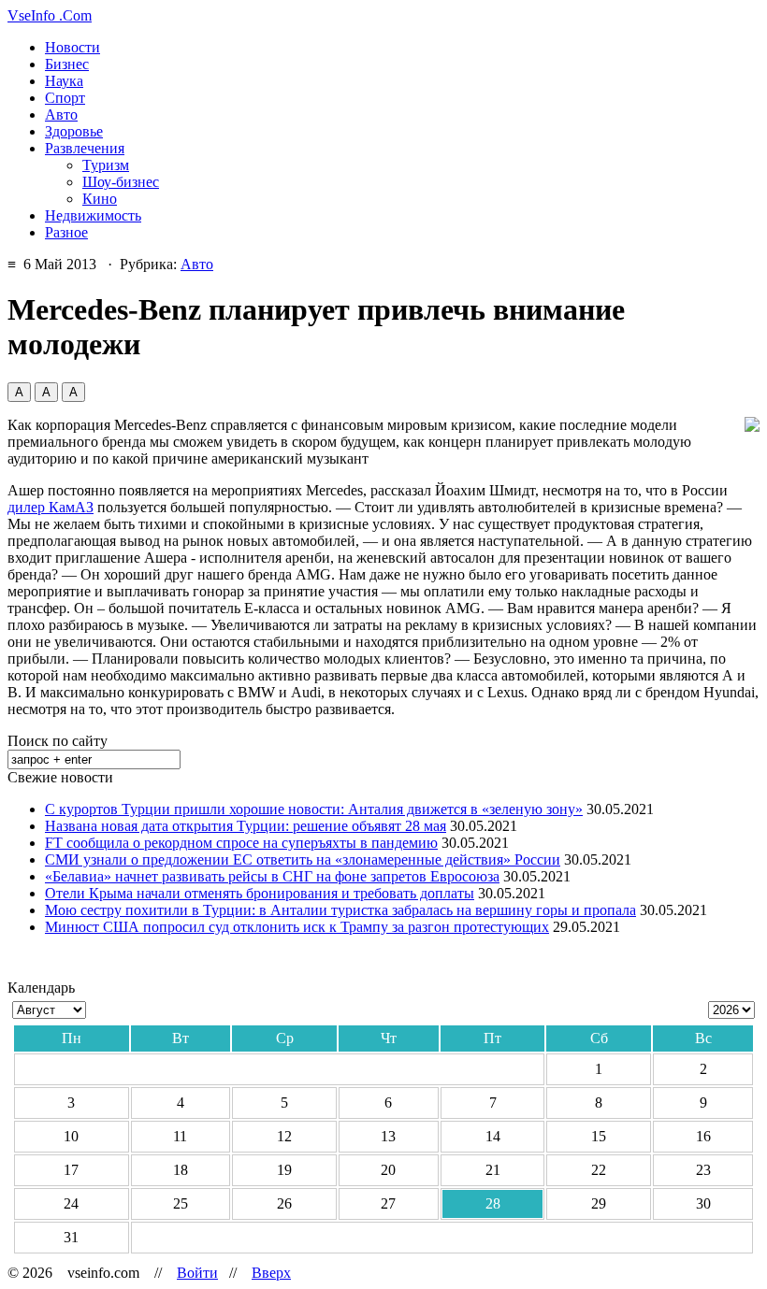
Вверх (271, 1273)
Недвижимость (93, 215)
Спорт (65, 98)
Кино (99, 199)
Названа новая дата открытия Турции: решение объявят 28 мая (245, 826)
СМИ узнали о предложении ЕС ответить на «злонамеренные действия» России (302, 859)
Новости (72, 47)
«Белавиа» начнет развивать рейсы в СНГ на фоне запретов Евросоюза (272, 876)
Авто (61, 114)
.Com (49, 15)
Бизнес (67, 64)
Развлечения (84, 148)
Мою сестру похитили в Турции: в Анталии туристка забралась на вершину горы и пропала (340, 910)
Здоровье (74, 131)
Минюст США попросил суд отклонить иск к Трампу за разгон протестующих (297, 927)
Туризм (105, 165)
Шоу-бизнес (120, 182)
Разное (66, 232)
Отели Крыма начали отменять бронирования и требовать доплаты (259, 893)
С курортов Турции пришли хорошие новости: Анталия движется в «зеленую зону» (314, 809)
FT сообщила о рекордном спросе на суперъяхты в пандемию (241, 843)
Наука (64, 81)
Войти (197, 1273)
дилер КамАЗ (50, 507)
